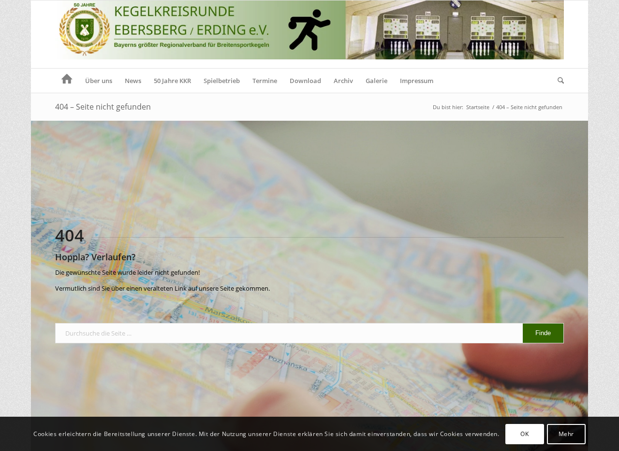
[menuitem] (67, 81)
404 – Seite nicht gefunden (103, 106)
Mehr (566, 434)
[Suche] (557, 81)
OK (524, 434)
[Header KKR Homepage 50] (309, 34)
